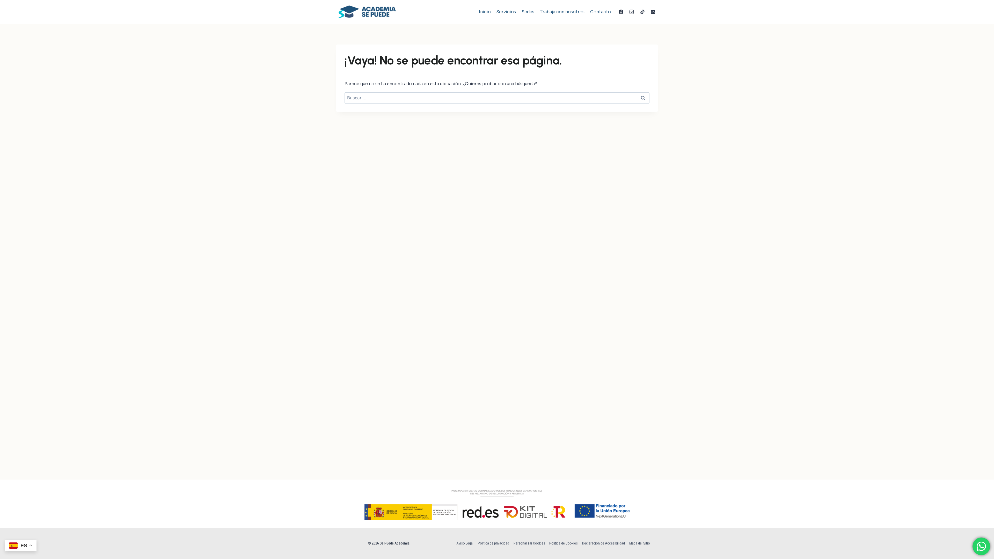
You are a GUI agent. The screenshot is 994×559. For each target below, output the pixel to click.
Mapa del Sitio (639, 543)
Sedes (528, 11)
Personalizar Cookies (529, 543)
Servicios (506, 11)
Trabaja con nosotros (562, 11)
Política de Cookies (563, 543)
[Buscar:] (497, 98)
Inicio (485, 11)
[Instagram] (631, 12)
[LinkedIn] (653, 12)
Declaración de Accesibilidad (603, 543)
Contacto (600, 11)
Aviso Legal (464, 543)
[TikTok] (642, 12)
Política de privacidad (493, 543)
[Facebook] (621, 12)
